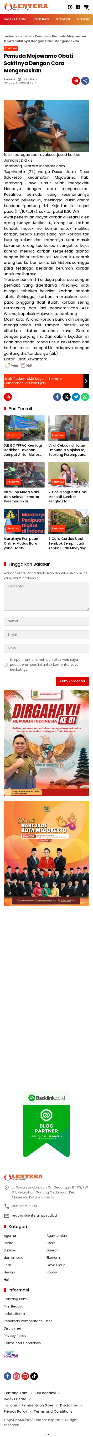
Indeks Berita (14, 1313)
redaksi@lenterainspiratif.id (34, 1215)
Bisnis (50, 1243)
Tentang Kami (15, 1299)
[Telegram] (76, 397)
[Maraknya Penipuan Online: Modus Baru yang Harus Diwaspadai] (24, 521)
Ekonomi (53, 1257)
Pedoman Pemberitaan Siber (28, 1321)
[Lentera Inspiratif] (26, 6)
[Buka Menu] (78, 7)
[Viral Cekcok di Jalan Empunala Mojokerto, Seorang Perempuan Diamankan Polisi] (68, 428)
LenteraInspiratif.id (18, 36)
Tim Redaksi (14, 1306)
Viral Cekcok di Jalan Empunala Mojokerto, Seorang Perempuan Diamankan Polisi (66, 450)
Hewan (9, 1272)
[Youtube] (25, 1376)
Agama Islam (57, 1235)
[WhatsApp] (85, 397)
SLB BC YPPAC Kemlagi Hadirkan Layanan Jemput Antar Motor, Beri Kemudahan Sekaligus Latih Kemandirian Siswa (23, 450)
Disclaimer (12, 1328)
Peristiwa (42, 36)
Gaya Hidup (56, 1265)
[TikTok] (34, 1376)
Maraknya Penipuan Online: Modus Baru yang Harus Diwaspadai (21, 543)
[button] (70, 7)
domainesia (13, 1257)
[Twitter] (66, 397)
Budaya (10, 1250)
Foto (7, 1265)
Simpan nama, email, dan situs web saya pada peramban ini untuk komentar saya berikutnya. (44, 664)
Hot (7, 1279)
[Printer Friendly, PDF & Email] (18, 365)
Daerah (52, 1250)
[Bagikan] (85, 81)
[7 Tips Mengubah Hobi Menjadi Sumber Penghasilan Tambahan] (68, 475)
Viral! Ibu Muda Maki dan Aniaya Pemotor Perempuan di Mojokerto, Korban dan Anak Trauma (24, 497)
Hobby (51, 1272)
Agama (10, 1235)
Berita (8, 1243)
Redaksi (9, 79)
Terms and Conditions (22, 1343)
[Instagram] (16, 1376)
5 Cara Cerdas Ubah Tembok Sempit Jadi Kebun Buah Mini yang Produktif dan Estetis (67, 543)
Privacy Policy (15, 1335)
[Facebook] (57, 397)
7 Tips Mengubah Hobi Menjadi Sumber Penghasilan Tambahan (67, 497)
